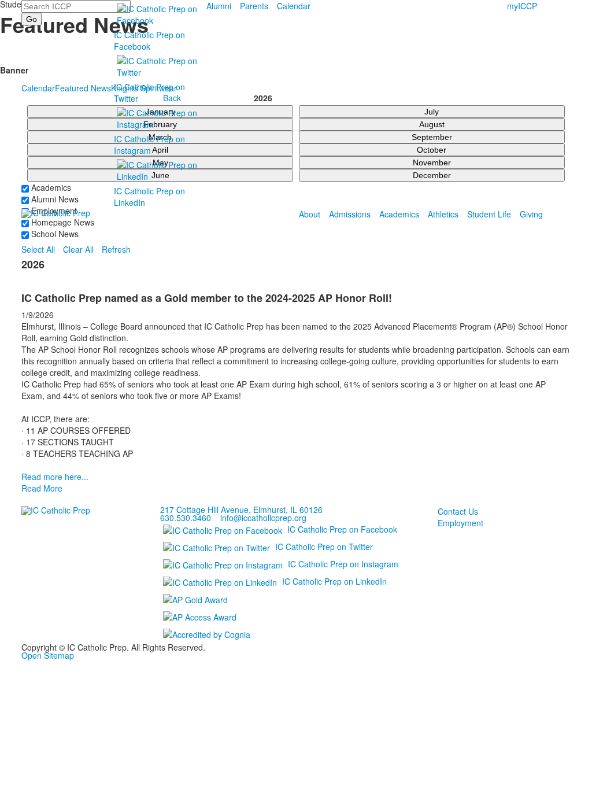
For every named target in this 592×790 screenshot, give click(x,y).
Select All (38, 249)
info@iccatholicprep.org (263, 517)
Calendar (293, 6)
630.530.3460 (185, 517)
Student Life (489, 214)
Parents (254, 6)
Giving (531, 214)
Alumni (218, 6)
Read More (41, 488)
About (309, 214)
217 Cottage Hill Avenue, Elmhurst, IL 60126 (241, 509)
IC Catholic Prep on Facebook (149, 40)
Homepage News (61, 222)
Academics (399, 214)
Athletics (443, 214)
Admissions (350, 214)
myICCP (522, 6)
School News (54, 233)
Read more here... (54, 476)
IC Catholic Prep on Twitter (324, 546)
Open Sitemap (47, 655)
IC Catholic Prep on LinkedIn (334, 581)
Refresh (116, 249)
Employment (460, 523)
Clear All (78, 249)
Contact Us (458, 511)
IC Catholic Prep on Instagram (149, 144)
